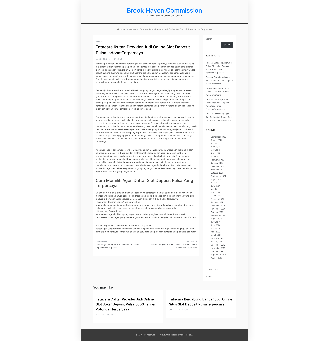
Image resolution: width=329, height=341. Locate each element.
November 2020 (218, 209)
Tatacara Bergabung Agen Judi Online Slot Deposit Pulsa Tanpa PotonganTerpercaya (219, 117)
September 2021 (218, 176)
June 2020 (215, 225)
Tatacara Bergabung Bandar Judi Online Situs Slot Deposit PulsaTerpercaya (219, 80)
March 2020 (216, 235)
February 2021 (217, 199)
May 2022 (215, 150)
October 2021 (217, 173)
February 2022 (217, 160)
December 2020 (218, 205)
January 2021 (217, 202)
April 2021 (215, 192)
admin (120, 59)
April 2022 (215, 153)
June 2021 (215, 186)
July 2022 (215, 143)
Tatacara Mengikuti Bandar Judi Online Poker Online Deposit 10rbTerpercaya (173, 246)
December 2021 (218, 166)
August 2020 (216, 218)
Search (209, 39)
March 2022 (216, 156)
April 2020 (215, 232)
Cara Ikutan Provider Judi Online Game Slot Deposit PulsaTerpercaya (217, 91)
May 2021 (215, 189)
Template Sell (186, 335)
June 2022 (215, 146)
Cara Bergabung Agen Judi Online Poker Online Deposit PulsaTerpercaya (117, 246)
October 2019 (217, 251)
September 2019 (218, 254)
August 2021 (216, 179)
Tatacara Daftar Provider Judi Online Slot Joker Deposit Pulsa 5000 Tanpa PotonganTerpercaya (125, 304)
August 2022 (216, 140)
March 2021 (216, 195)
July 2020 (215, 222)
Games (99, 41)
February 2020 (217, 238)
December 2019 (218, 245)
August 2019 (216, 258)
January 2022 (217, 163)
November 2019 (218, 248)
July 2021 (215, 182)
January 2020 (217, 241)
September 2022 (218, 137)
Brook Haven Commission (164, 10)
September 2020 (218, 215)
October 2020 (217, 212)
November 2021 (218, 169)
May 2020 (215, 228)
